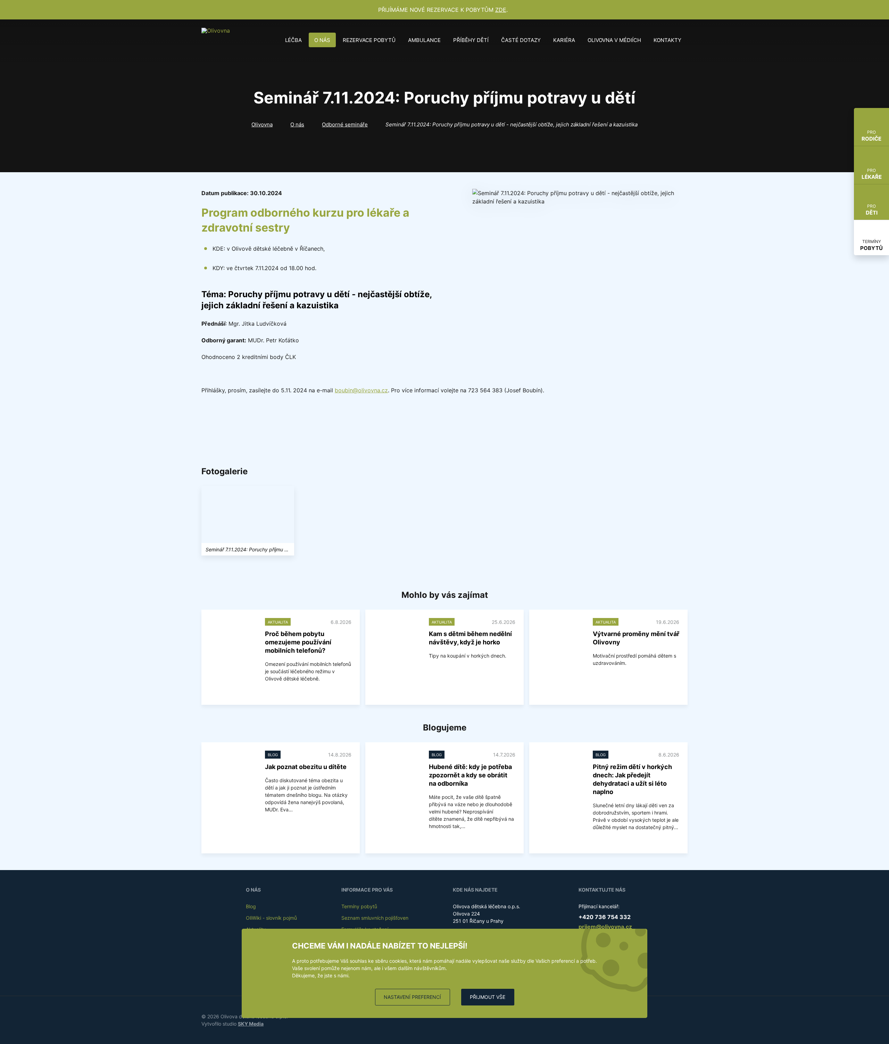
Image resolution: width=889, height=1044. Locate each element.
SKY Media (251, 1024)
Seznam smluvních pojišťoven (374, 918)
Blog (251, 906)
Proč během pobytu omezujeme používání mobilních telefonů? (298, 642)
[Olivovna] (217, 40)
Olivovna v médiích (614, 40)
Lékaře (872, 174)
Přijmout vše (487, 997)
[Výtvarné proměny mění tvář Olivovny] (561, 635)
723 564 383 (485, 390)
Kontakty (667, 40)
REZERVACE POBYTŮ (369, 40)
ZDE (500, 9)
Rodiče (871, 136)
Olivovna (262, 124)
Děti (872, 209)
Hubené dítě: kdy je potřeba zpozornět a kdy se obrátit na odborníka (470, 775)
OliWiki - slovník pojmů (271, 918)
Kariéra (564, 40)
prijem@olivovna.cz (605, 926)
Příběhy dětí (471, 40)
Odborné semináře (345, 124)
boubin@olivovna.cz (361, 390)
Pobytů (871, 245)
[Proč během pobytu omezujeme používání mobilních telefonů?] (233, 635)
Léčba (293, 40)
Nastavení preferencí (412, 997)
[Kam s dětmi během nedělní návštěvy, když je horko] (397, 635)
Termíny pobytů (359, 906)
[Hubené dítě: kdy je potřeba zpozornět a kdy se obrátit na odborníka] (397, 768)
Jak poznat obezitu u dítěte (306, 766)
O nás (322, 40)
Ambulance (424, 40)
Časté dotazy (521, 40)
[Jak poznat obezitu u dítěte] (233, 768)
